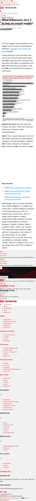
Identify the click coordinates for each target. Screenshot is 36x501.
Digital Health (7, 319)
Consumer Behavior (9, 335)
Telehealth (7, 325)
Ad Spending (7, 304)
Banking (6, 363)
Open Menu (2, 3)
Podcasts (6, 467)
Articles (6, 465)
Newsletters (7, 463)
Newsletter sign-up (5, 1)
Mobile (6, 354)
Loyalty (6, 338)
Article (3, 28)
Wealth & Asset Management (12, 369)
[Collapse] (1, 268)
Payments (7, 367)
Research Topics (8, 425)
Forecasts (7, 427)
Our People (3, 263)
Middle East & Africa (9, 405)
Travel (5, 384)
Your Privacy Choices (14, 498)
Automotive (7, 378)
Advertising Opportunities (11, 446)
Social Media (7, 308)
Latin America (8, 403)
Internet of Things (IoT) (10, 352)
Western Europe (8, 409)
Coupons (6, 337)
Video (5, 310)
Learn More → (4, 253)
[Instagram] (4, 492)
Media (5, 306)
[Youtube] (5, 492)
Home (5, 423)
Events (6, 450)
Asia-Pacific (7, 399)
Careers (6, 430)
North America (8, 407)
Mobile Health (8, 323)
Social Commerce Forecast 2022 (20, 188)
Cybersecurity (8, 350)
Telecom (6, 382)
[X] (2, 492)
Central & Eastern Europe (11, 401)
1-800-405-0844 (14, 5)
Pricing (2, 294)
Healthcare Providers (10, 321)
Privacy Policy (4, 498)
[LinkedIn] (0, 492)
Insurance (7, 365)
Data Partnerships (9, 432)
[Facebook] (3, 492)
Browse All (7, 312)
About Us (6, 428)
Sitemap (6, 500)
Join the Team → (5, 269)
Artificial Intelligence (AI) (11, 348)
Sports (5, 380)
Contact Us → (4, 292)
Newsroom (7, 448)
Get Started (4, 277)
